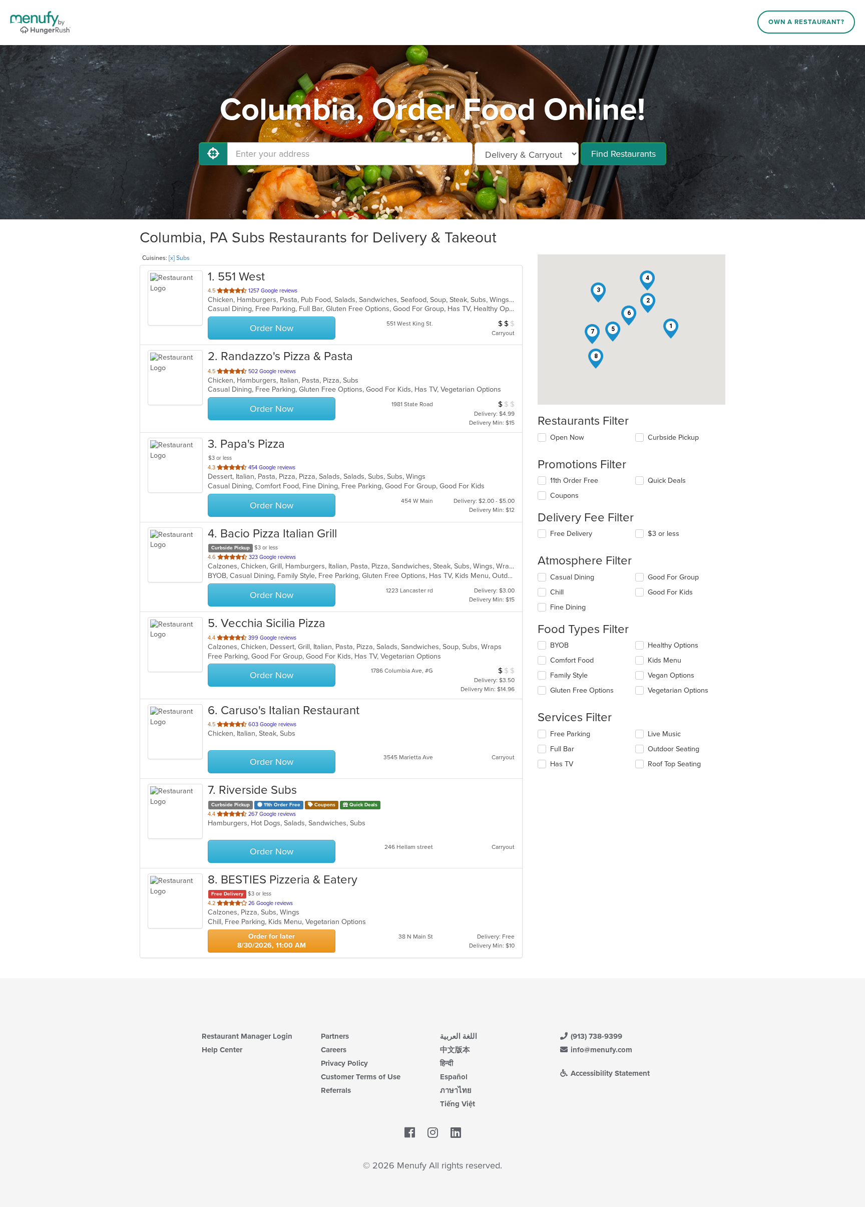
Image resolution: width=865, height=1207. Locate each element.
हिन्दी (446, 1063)
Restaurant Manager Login (247, 1036)
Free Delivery (571, 533)
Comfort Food (572, 660)
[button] (671, 329)
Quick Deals (667, 480)
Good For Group (673, 577)
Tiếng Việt (457, 1103)
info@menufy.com (600, 1049)
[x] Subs (179, 257)
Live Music (664, 734)
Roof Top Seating (674, 764)
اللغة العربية (458, 1036)
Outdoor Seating (673, 749)
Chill (557, 592)
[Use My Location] (213, 153)
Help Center (222, 1049)
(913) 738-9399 (595, 1036)
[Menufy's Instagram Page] (432, 1132)
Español (454, 1076)
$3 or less (663, 533)
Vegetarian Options (678, 690)
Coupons (564, 495)
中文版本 (455, 1049)
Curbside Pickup (673, 437)
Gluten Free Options (582, 690)
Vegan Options (671, 675)
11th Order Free (574, 480)
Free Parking (570, 734)
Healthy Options (673, 645)
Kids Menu (664, 660)
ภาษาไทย (456, 1090)
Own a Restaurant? (806, 22)
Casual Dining (572, 577)
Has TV (561, 764)
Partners (335, 1036)
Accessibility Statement (609, 1073)
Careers (333, 1049)
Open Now (567, 437)
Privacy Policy (344, 1063)
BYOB (559, 645)
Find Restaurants (623, 153)
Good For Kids (670, 592)
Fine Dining (568, 607)
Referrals (336, 1090)
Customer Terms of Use (360, 1076)
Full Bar (562, 749)
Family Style (569, 675)
